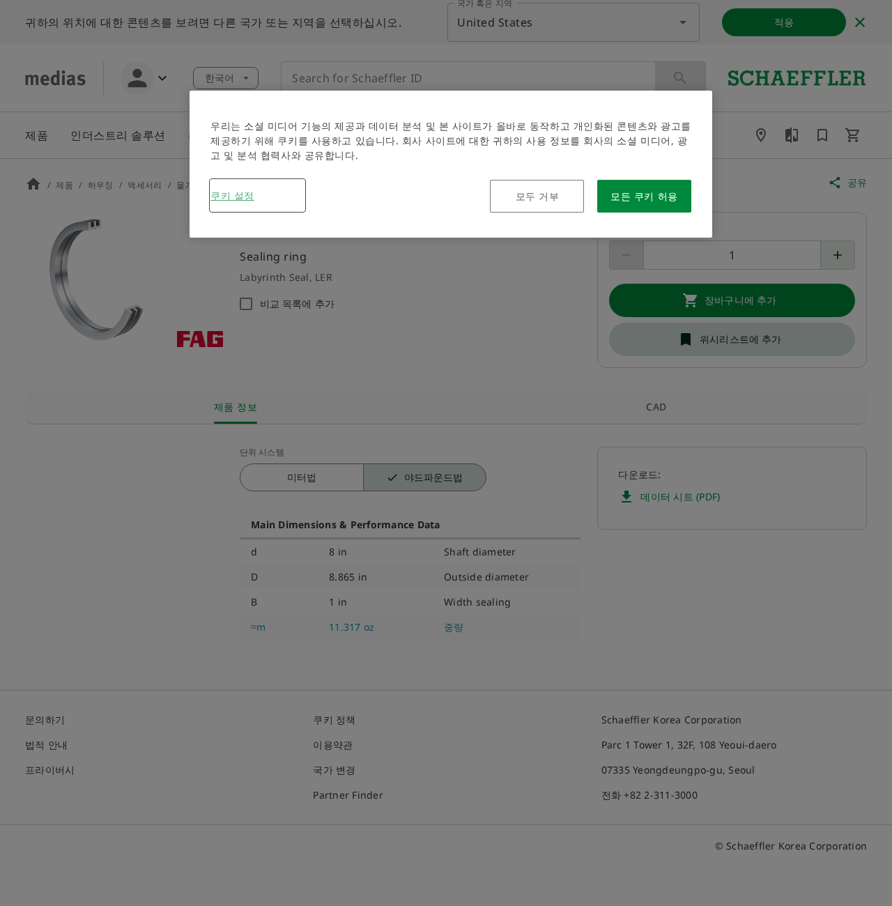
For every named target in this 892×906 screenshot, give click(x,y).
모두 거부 (538, 196)
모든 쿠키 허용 (643, 196)
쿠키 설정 (232, 195)
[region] (451, 164)
